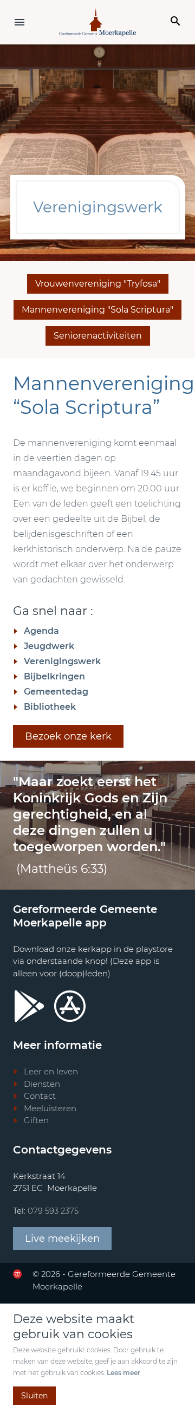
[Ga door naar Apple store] (70, 1006)
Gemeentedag (56, 691)
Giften (36, 1120)
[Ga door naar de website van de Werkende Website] (17, 1274)
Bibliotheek (50, 707)
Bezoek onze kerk (68, 736)
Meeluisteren (50, 1108)
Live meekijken (62, 1239)
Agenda (41, 631)
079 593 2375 (53, 1210)
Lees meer (123, 1373)
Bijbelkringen (54, 676)
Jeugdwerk (49, 646)
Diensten (42, 1084)
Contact (40, 1096)
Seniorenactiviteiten (98, 335)
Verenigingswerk (62, 661)
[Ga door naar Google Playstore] (29, 1006)
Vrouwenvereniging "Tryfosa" (97, 283)
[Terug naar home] (97, 22)
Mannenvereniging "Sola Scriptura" (97, 309)
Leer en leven (51, 1071)
